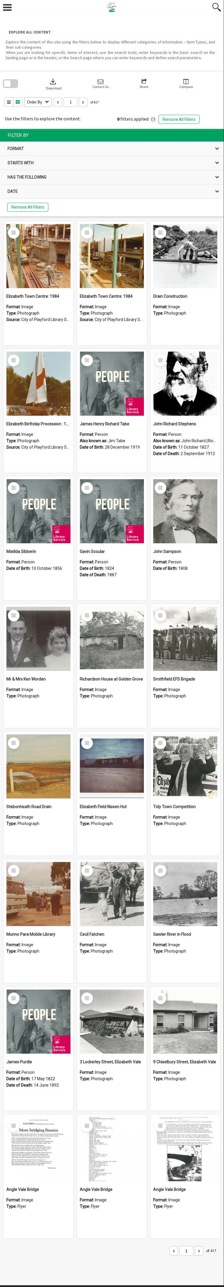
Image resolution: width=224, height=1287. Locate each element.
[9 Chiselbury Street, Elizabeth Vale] (185, 1022)
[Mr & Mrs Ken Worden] (38, 639)
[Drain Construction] (185, 256)
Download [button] (53, 83)
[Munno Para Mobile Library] (38, 894)
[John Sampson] (185, 511)
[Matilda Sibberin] (38, 511)
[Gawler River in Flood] (185, 894)
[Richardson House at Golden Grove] (112, 639)
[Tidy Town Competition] (185, 766)
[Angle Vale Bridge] (38, 1149)
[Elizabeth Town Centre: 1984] (38, 256)
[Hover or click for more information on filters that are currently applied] (153, 119)
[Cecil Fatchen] (112, 894)
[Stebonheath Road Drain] (38, 766)
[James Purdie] (38, 1022)
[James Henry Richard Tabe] (112, 384)
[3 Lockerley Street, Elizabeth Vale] (112, 1022)
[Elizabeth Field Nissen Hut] (112, 766)
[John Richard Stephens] (185, 384)
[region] (112, 172)
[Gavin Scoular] (112, 511)
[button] (100, 84)
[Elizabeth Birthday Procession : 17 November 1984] (38, 384)
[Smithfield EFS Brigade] (185, 639)
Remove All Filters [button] (179, 119)
